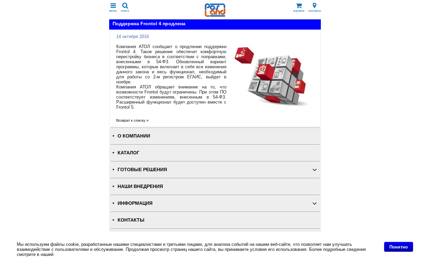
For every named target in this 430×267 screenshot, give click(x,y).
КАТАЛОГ (128, 152)
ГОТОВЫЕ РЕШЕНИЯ (142, 169)
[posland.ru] (215, 15)
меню (113, 10)
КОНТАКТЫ (131, 220)
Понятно (398, 247)
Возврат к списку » (132, 120)
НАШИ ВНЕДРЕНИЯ (140, 186)
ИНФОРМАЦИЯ (135, 203)
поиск (125, 10)
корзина (298, 10)
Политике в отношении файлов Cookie (94, 254)
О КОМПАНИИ (134, 136)
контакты (314, 10)
